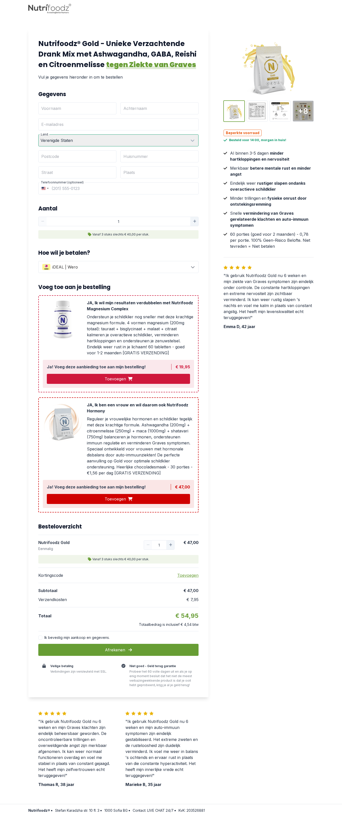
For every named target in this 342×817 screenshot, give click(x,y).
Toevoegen (115, 378)
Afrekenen (115, 649)
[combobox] (44, 188)
